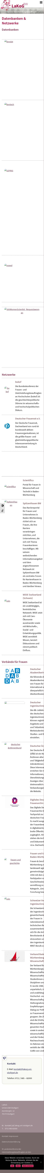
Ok (12, 1166)
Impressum (13, 1136)
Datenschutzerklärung (11, 1141)
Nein (18, 1166)
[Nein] (41, 1162)
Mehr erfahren (28, 1166)
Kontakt (5, 1136)
